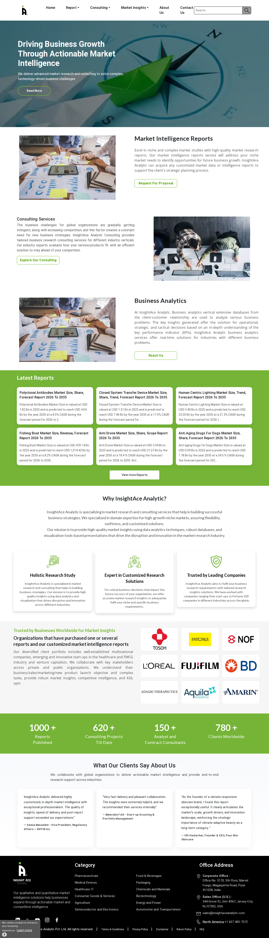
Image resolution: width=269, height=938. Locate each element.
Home (50, 8)
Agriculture (82, 903)
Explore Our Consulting (38, 260)
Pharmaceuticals (86, 876)
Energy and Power (148, 903)
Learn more (24, 930)
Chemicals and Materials (153, 889)
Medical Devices (86, 882)
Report (71, 8)
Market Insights (133, 8)
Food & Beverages (149, 876)
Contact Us (187, 10)
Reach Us (156, 355)
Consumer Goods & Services (95, 896)
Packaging (143, 882)
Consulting (99, 8)
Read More (34, 90)
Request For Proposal (155, 183)
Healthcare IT (84, 889)
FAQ (202, 929)
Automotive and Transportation (158, 909)
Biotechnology (146, 896)
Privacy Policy (140, 929)
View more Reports (135, 475)
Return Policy (184, 929)
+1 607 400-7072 (236, 922)
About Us (164, 10)
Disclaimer (162, 929)
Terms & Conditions (112, 929)
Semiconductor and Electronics (97, 909)
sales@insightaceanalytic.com (224, 913)
